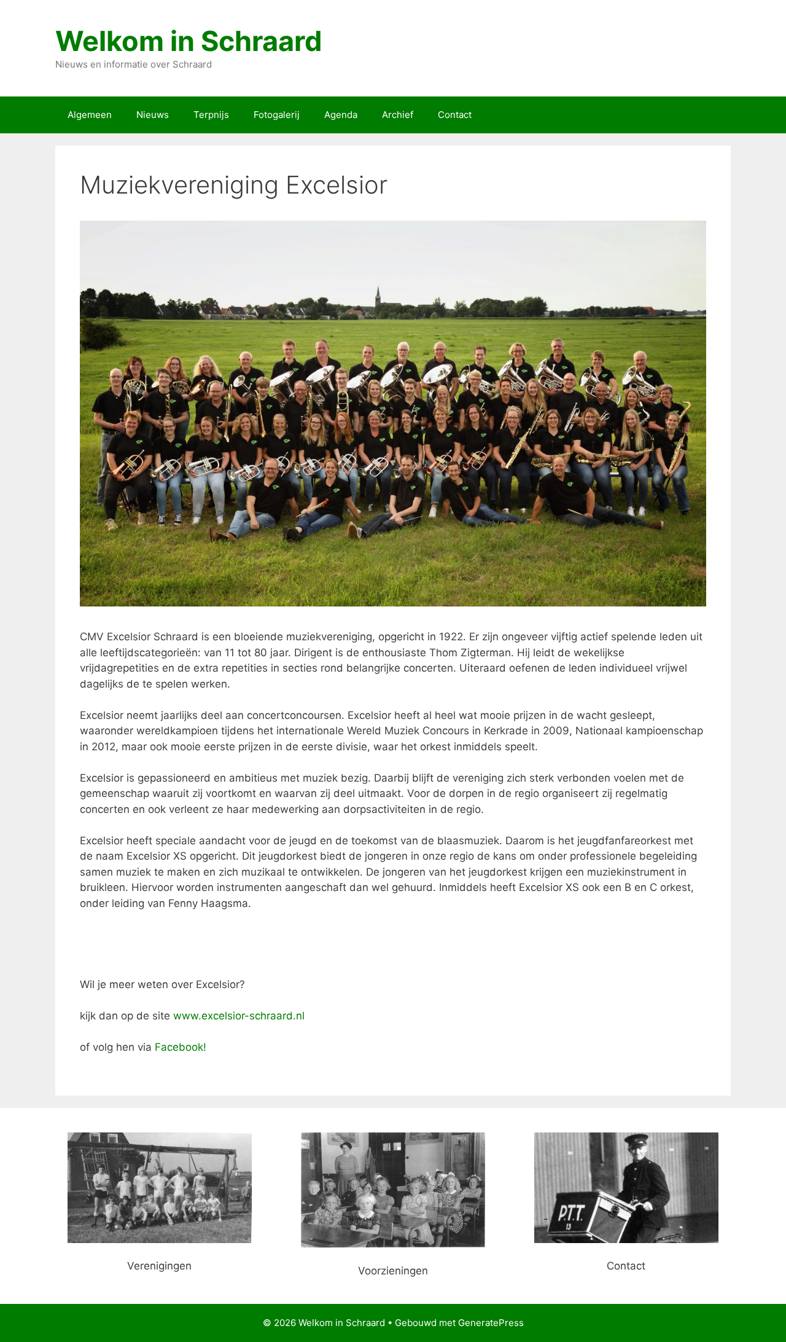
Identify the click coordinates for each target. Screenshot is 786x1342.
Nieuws (152, 114)
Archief (397, 114)
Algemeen (90, 114)
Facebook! (180, 1047)
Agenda (340, 114)
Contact (455, 114)
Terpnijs (211, 114)
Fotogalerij (277, 114)
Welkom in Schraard (188, 41)
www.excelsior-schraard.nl (239, 1016)
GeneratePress (491, 1322)
